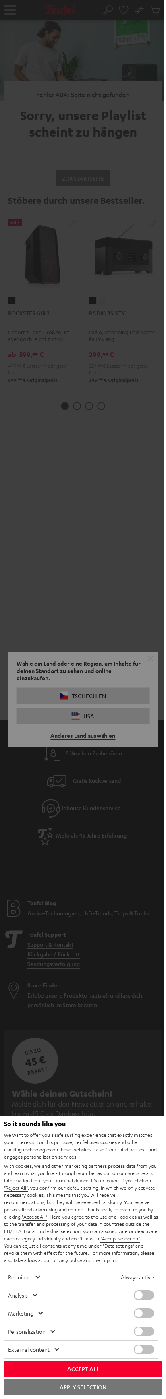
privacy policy (67, 1260)
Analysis (18, 1295)
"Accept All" (34, 1216)
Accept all (83, 1368)
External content (29, 1349)
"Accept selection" (120, 1238)
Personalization (27, 1331)
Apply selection (83, 1387)
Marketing (20, 1313)
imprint (109, 1260)
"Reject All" (16, 1187)
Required (19, 1277)
